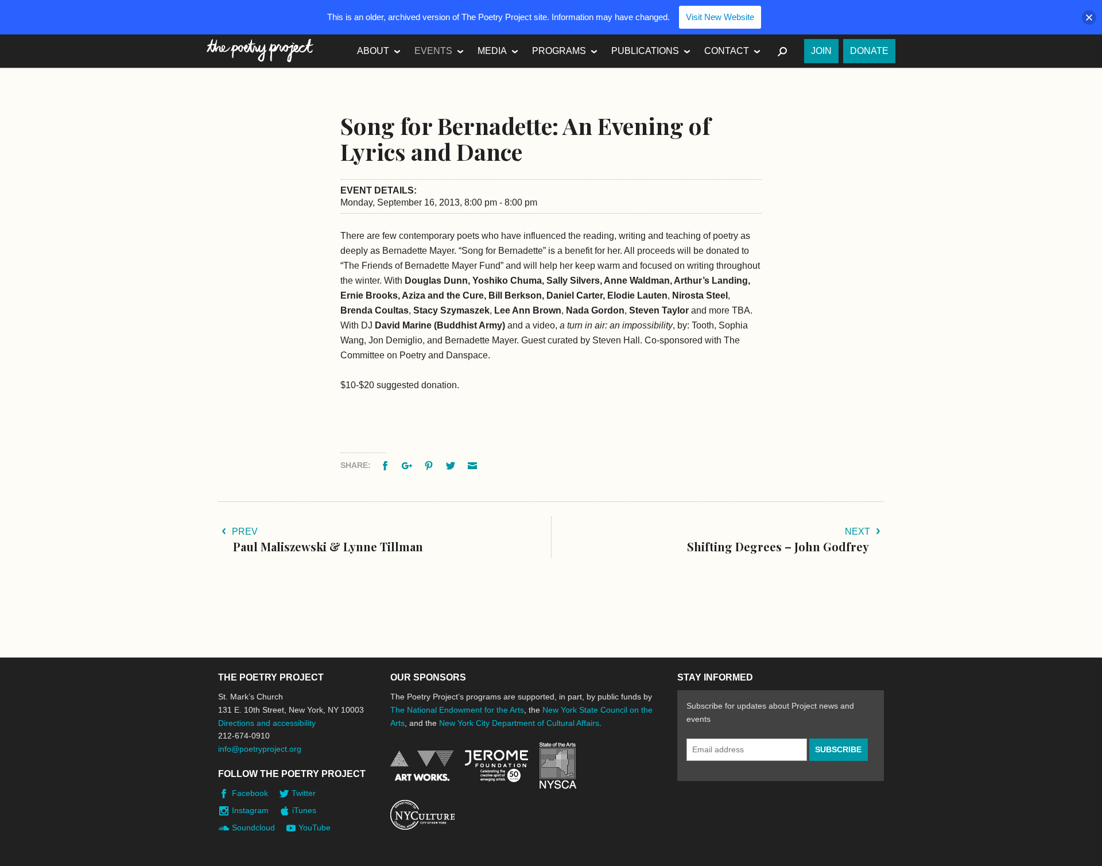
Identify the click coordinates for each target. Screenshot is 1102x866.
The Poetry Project (260, 51)
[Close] (1089, 17)
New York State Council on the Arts (558, 766)
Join (821, 51)
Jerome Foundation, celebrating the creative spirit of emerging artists (496, 766)
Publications (645, 51)
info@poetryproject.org (259, 748)
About (373, 51)
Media (492, 51)
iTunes (304, 810)
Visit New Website (720, 17)
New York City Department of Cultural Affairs (519, 723)
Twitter (304, 793)
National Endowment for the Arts (421, 766)
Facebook (250, 793)
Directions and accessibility (267, 723)
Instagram (250, 810)
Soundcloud (253, 827)
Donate (869, 51)
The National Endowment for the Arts (457, 709)
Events (433, 51)
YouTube (314, 827)
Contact (726, 51)
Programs (559, 51)
